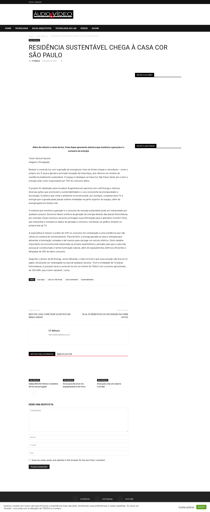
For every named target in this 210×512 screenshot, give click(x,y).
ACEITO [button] (201, 507)
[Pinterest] (45, 67)
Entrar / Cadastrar (35, 2)
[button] (206, 28)
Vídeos (84, 28)
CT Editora (36, 61)
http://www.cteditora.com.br (59, 335)
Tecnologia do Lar (65, 28)
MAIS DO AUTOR (64, 354)
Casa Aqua (41, 279)
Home (8, 28)
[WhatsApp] (51, 67)
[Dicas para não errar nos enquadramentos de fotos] (78, 370)
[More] (58, 67)
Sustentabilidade (87, 279)
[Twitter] (38, 67)
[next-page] (35, 392)
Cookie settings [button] (186, 507)
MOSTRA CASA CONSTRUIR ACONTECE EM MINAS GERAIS (49, 316)
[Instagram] (194, 28)
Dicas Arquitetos (41, 28)
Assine (95, 28)
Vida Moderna (42, 36)
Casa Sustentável (71, 279)
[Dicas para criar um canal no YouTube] (112, 370)
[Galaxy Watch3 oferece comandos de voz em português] (44, 370)
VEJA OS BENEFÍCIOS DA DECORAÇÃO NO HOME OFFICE (105, 316)
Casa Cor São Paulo (55, 279)
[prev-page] (30, 392)
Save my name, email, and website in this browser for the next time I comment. (68, 460)
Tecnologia (21, 28)
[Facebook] (189, 28)
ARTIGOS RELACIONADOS (42, 354)
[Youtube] (199, 28)
